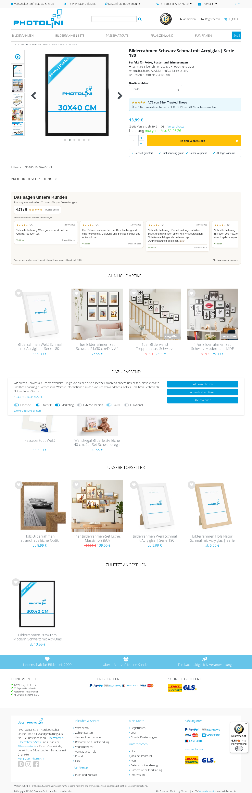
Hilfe (78, 761)
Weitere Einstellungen (27, 410)
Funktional (136, 405)
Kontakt (80, 756)
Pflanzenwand (161, 35)
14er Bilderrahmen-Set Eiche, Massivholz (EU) (97, 538)
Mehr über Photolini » (31, 758)
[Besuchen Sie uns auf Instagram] (28, 765)
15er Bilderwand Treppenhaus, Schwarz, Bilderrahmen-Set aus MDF (155, 346)
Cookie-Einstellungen (144, 737)
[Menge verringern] (141, 143)
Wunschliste (19, 296)
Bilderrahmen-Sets (69, 35)
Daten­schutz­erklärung (29, 396)
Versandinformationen (88, 737)
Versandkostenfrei (207, 791)
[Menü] (245, 724)
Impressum (138, 775)
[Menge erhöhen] (141, 138)
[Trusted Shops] (166, 19)
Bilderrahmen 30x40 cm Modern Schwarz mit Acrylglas (37, 637)
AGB (133, 760)
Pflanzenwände (27, 746)
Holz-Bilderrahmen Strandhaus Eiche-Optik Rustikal (39, 538)
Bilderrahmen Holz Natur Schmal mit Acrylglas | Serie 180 (212, 538)
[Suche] (140, 19)
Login (134, 732)
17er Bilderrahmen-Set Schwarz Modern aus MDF (212, 346)
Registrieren (138, 728)
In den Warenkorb (192, 141)
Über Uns (137, 751)
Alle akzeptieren (203, 384)
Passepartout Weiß (39, 440)
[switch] (239, 748)
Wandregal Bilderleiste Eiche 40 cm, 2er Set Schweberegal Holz (97, 442)
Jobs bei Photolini (141, 756)
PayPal (116, 405)
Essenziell (26, 405)
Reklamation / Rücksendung (92, 742)
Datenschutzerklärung (144, 765)
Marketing (67, 405)
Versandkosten (177, 126)
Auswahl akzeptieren (202, 392)
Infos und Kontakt (86, 775)
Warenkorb (82, 728)
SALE (236, 35)
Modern (73, 44)
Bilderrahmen (23, 35)
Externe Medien (93, 405)
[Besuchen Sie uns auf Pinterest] (21, 765)
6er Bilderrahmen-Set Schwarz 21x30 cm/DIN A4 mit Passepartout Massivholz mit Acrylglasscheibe (97, 346)
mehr (182, 241)
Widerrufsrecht (84, 747)
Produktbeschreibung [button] (32, 179)
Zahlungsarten (84, 732)
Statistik (47, 405)
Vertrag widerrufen (86, 751)
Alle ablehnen (203, 400)
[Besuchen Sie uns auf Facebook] (36, 765)
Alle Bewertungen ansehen (225, 260)
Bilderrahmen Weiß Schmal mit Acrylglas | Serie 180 (40, 346)
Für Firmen (203, 35)
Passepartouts (117, 35)
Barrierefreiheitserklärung (146, 770)
